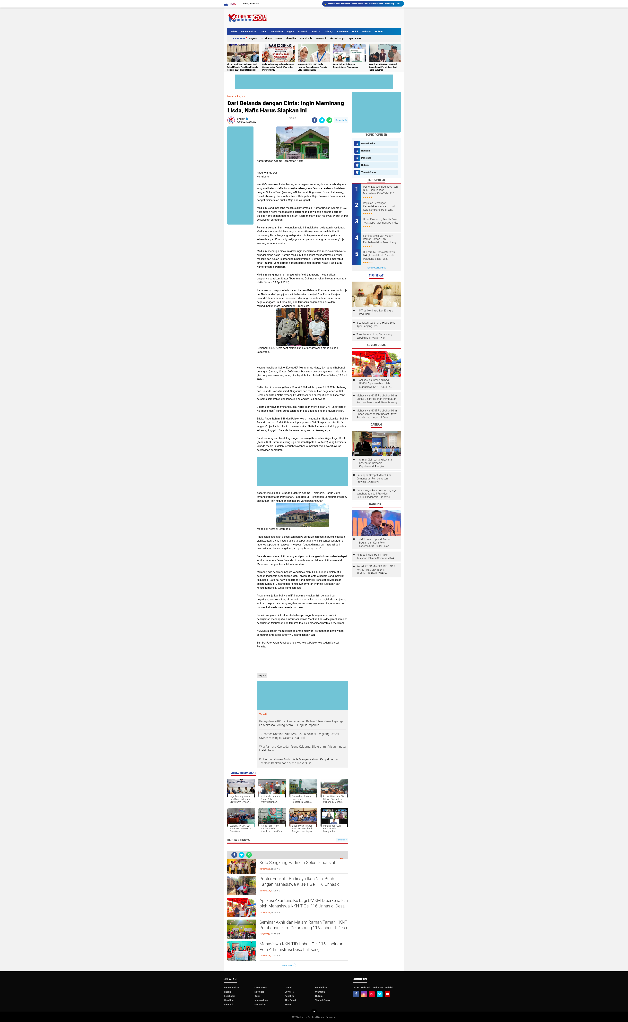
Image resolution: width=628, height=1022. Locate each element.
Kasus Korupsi (338, 38)
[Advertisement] (341, 17)
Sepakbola (306, 38)
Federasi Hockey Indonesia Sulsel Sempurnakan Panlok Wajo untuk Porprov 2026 (278, 67)
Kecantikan (260, 1004)
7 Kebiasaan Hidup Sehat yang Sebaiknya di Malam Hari (374, 336)
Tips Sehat (290, 1000)
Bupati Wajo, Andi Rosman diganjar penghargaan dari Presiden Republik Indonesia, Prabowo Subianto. (377, 494)
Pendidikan (277, 31)
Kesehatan (343, 31)
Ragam (290, 31)
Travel (288, 1004)
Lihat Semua (288, 965)
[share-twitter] (322, 120)
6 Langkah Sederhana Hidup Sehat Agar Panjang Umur (376, 324)
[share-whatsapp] (329, 120)
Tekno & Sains (368, 172)
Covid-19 (315, 31)
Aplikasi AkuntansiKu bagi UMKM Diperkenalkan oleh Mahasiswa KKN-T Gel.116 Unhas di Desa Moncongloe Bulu (304, 906)
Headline (291, 38)
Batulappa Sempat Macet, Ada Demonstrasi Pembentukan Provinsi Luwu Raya (374, 479)
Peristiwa (366, 31)
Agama (254, 38)
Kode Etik (366, 987)
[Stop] (298, 118)
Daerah (263, 31)
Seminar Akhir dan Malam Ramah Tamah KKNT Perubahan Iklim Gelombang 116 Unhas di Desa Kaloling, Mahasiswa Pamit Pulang (303, 928)
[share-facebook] (314, 120)
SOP (356, 987)
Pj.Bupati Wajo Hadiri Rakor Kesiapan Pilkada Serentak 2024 (375, 556)
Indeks (233, 31)
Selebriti (321, 38)
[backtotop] (314, 1012)
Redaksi (389, 987)
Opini (355, 31)
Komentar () (341, 120)
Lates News (239, 38)
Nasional (302, 31)
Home (233, 3)
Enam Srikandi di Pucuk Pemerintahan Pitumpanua (345, 65)
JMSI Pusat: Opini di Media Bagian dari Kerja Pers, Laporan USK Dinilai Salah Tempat (374, 543)
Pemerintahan (248, 31)
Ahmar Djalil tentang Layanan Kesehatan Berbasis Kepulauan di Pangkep (376, 463)
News (279, 38)
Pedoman (378, 987)
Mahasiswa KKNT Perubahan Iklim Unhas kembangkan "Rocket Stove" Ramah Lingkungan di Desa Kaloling (377, 414)
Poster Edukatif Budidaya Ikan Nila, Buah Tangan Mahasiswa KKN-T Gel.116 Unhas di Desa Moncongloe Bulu (300, 884)
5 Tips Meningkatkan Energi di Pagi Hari (376, 312)
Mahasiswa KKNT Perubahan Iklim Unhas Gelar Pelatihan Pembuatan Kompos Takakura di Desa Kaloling (377, 399)
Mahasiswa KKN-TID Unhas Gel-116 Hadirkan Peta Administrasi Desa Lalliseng (301, 946)
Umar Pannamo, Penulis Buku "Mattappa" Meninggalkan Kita (380, 221)
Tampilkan (341, 840)
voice (292, 118)
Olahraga (328, 31)
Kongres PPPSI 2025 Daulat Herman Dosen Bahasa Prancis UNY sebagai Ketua (312, 67)
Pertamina (355, 38)
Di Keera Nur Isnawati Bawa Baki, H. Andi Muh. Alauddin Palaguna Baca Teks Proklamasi (379, 256)
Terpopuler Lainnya (376, 268)
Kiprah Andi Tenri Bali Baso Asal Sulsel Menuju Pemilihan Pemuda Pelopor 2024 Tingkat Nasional (242, 67)
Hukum (379, 31)
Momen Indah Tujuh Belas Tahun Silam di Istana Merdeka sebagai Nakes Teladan (363, 4)
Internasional (261, 1000)
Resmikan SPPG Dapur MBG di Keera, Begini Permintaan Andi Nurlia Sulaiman (383, 67)
